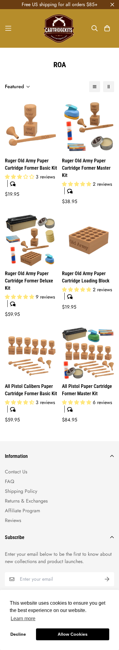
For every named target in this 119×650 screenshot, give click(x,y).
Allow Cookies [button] (73, 634)
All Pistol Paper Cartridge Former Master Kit (87, 389)
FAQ (9, 481)
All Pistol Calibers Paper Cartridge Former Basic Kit (31, 389)
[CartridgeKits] (59, 28)
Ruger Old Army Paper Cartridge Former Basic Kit (31, 164)
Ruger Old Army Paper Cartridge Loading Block (86, 277)
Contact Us (16, 471)
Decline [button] (18, 634)
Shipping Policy (21, 491)
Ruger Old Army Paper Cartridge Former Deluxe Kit (29, 281)
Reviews (13, 520)
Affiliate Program (22, 510)
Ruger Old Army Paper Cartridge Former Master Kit (86, 168)
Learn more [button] (23, 618)
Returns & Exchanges (26, 500)
